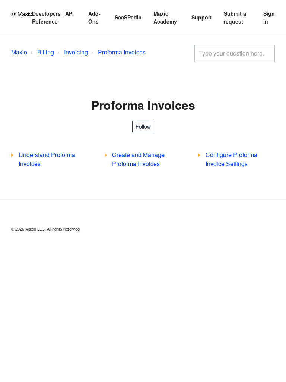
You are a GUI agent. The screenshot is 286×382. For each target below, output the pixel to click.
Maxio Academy (165, 17)
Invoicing (76, 52)
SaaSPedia (128, 17)
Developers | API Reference (53, 17)
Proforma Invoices (122, 52)
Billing (45, 52)
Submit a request (235, 17)
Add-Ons (94, 17)
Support (201, 17)
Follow (143, 126)
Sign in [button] (269, 17)
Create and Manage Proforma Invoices (138, 159)
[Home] (21, 14)
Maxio (19, 52)
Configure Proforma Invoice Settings (231, 159)
